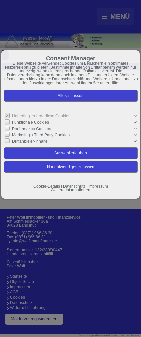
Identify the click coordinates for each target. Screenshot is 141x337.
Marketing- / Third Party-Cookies (41, 135)
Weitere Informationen (70, 190)
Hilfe (114, 83)
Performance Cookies (31, 128)
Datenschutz (74, 186)
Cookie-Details (46, 186)
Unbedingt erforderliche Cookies (41, 116)
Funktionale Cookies (30, 122)
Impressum (98, 186)
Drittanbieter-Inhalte (30, 141)
